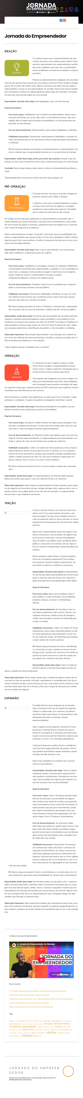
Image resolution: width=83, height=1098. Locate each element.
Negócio (36, 1029)
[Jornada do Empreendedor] (41, 8)
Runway (34, 1033)
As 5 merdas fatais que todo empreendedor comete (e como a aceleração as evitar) (37, 991)
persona (54, 1029)
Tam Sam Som (13, 1036)
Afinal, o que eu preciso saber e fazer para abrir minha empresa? (31, 1007)
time (20, 1036)
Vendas (36, 1036)
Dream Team (38, 1021)
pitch (59, 1029)
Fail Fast (24, 1024)
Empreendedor (57, 1021)
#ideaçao (12, 1021)
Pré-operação (12, 1033)
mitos (65, 1027)
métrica (20, 1029)
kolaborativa (46, 1027)
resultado (19, 1033)
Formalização (30, 1024)
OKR (50, 1029)
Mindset (58, 1026)
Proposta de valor (67, 1029)
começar (31, 1021)
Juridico (39, 1027)
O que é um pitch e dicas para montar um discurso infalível (29, 1003)
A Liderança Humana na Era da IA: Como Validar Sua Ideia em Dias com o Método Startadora (41, 999)
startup (51, 1032)
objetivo (46, 1029)
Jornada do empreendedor (22, 1026)
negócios (41, 1029)
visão (40, 1036)
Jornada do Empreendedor (34, 1070)
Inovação (48, 1023)
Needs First (28, 1029)
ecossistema (46, 1021)
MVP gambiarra (13, 1029)
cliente (21, 1021)
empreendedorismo (15, 1024)
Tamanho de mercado (63, 1033)
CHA (17, 1021)
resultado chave (26, 1033)
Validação (27, 1035)
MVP (68, 1027)
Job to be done (62, 1023)
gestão (35, 1024)
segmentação (42, 1033)
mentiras (52, 1027)
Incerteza (40, 1024)
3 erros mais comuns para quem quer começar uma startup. (29, 995)
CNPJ (26, 1021)
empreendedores (66, 1021)
